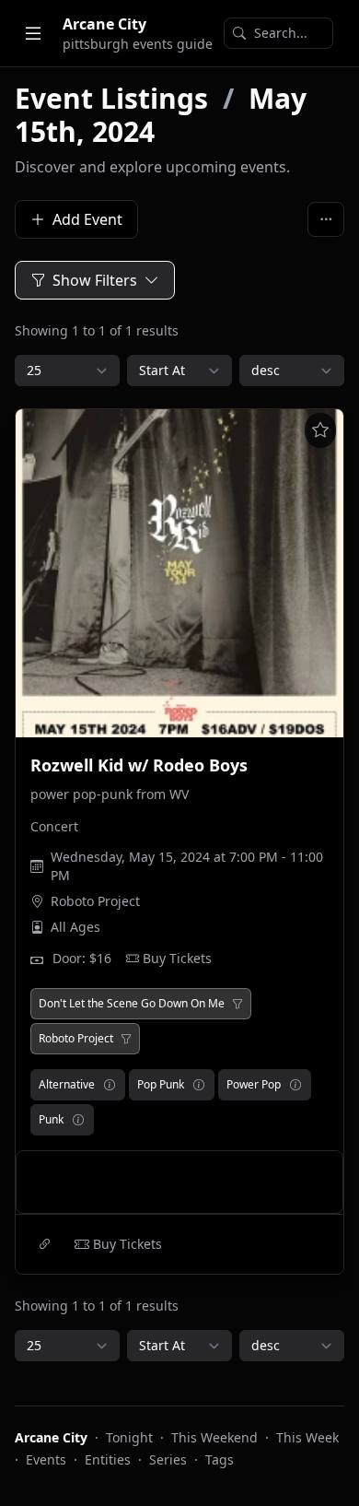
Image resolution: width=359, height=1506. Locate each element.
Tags (219, 1459)
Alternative (67, 1084)
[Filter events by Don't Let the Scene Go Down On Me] (237, 1004)
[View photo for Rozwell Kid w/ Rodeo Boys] (179, 573)
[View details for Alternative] (109, 1085)
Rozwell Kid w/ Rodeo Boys (139, 765)
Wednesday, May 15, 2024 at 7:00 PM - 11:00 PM (187, 866)
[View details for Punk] (78, 1120)
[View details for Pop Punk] (199, 1085)
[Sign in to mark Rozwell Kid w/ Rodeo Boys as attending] (320, 430)
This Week (307, 1437)
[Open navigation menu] (33, 33)
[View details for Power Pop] (295, 1085)
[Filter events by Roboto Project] (126, 1039)
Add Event (87, 219)
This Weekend (214, 1437)
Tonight (129, 1437)
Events (46, 1459)
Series (168, 1459)
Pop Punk (160, 1084)
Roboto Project (95, 901)
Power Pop (253, 1084)
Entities (108, 1459)
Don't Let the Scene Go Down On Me (132, 1003)
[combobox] (278, 33)
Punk (51, 1119)
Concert (54, 826)
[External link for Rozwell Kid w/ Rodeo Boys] (45, 1244)
